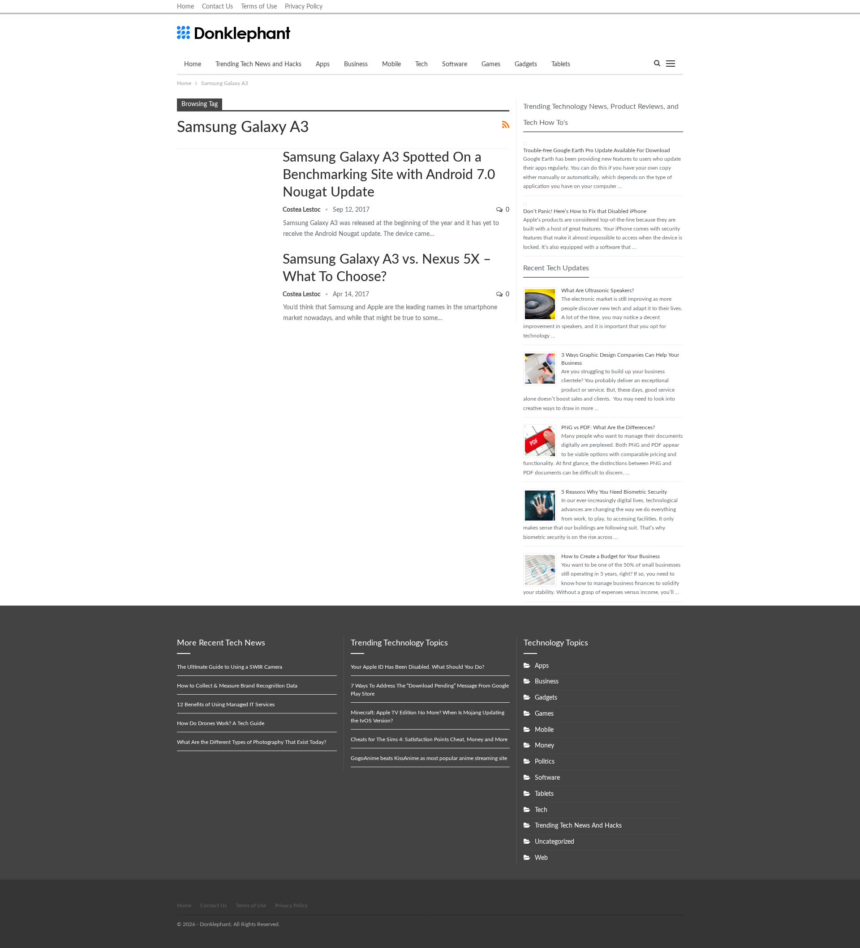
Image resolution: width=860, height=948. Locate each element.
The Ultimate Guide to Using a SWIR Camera (229, 667)
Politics (545, 762)
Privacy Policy (303, 7)
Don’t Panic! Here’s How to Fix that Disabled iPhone (584, 211)
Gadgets (526, 64)
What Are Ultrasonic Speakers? (597, 290)
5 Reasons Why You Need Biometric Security (614, 492)
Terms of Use (259, 7)
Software (454, 64)
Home (185, 7)
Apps (323, 64)
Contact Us (217, 7)
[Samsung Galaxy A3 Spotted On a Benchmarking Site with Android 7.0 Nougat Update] (224, 179)
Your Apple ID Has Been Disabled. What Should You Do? (417, 667)
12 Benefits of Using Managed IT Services (226, 704)
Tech (421, 64)
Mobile (391, 64)
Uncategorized (554, 842)
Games (491, 64)
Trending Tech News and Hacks (258, 64)
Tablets (560, 64)
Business (356, 64)
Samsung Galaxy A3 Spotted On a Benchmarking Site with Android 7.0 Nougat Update (389, 175)
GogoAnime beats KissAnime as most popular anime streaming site (429, 758)
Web (541, 858)
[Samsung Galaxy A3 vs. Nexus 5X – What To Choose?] (224, 281)
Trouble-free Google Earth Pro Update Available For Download (596, 150)
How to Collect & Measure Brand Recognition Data (237, 685)
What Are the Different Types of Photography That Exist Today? (251, 742)
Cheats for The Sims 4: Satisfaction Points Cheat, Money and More (429, 739)
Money (544, 746)
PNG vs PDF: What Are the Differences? (608, 427)
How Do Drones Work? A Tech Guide (220, 723)
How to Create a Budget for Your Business (610, 556)
